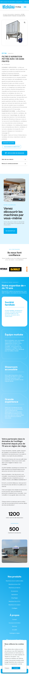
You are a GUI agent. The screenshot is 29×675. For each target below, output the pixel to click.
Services (14, 626)
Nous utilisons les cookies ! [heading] (14, 645)
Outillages (14, 608)
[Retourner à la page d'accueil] (8, 7)
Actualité (14, 630)
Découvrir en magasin (16, 153)
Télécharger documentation (12, 146)
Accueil (5, 14)
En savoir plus (10, 231)
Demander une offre (8, 142)
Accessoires (14, 591)
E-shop (18, 7)
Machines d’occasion (14, 605)
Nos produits (11, 14)
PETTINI (4, 53)
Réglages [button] (7, 668)
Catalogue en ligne (14, 633)
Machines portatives (14, 587)
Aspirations (17, 14)
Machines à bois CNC (14, 584)
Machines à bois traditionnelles (14, 581)
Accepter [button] (16, 668)
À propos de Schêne (14, 623)
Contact (14, 619)
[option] (10, 269)
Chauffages (14, 598)
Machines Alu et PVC (14, 601)
